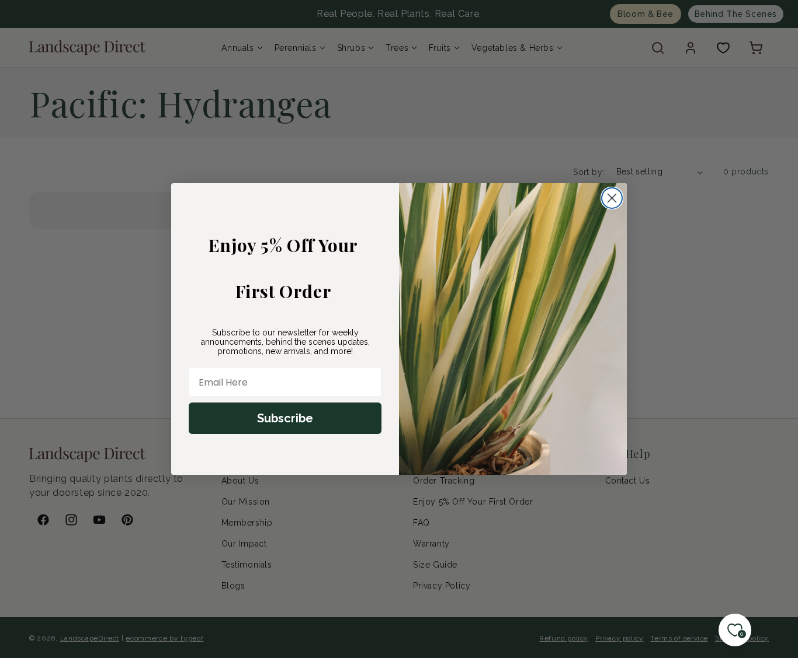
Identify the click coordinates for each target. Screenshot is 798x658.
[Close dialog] (612, 198)
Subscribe (285, 418)
